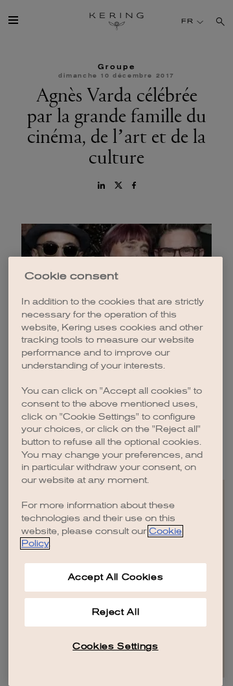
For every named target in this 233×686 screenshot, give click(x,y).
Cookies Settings (115, 646)
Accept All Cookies (116, 577)
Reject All (116, 612)
